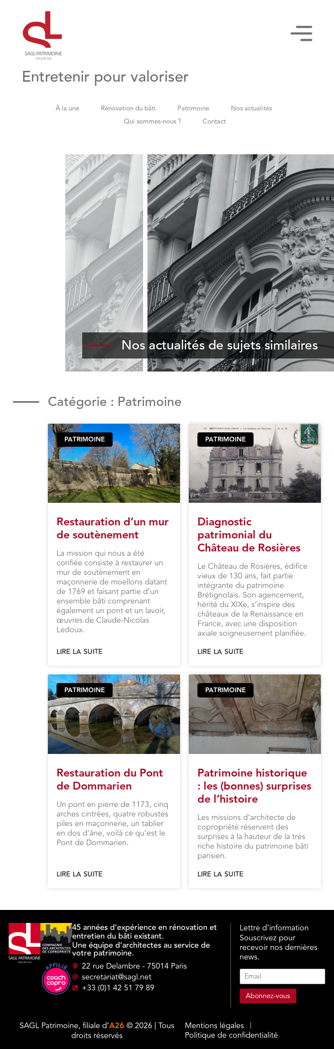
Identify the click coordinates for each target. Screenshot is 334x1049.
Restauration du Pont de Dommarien (110, 780)
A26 (116, 1025)
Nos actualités (251, 108)
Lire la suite (80, 652)
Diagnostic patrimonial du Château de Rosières (249, 535)
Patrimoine (193, 108)
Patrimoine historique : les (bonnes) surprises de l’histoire (254, 786)
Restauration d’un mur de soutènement (113, 529)
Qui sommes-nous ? (152, 121)
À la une (67, 108)
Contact (214, 121)
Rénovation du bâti (128, 108)
